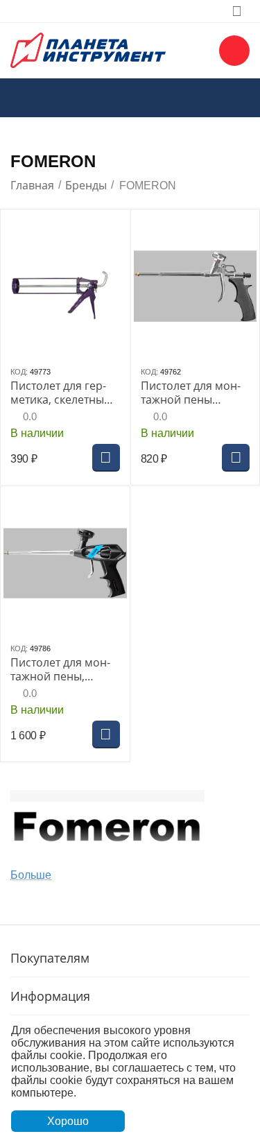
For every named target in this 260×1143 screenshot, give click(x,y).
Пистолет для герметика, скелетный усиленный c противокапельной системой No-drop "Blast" (63, 392)
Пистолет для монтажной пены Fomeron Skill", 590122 (191, 392)
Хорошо (68, 1121)
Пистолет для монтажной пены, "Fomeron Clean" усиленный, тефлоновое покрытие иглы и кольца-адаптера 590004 (60, 669)
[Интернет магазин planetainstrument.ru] (88, 49)
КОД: (19, 372)
